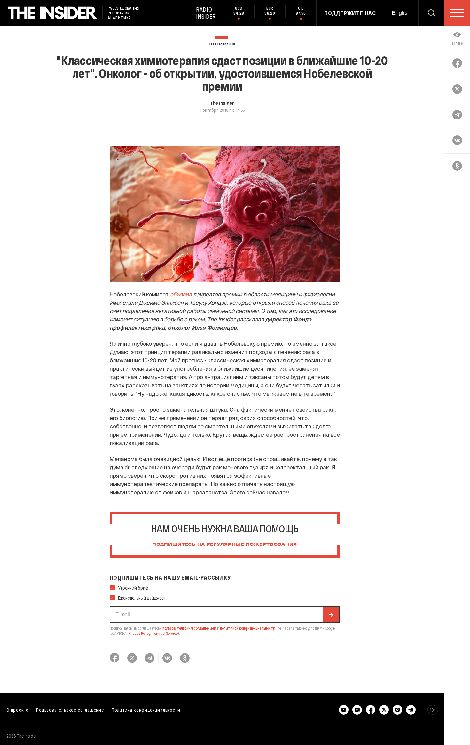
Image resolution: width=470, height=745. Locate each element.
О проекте (17, 710)
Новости (222, 44)
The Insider (222, 103)
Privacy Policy (140, 633)
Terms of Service (165, 633)
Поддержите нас (350, 13)
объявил (181, 294)
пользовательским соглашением (189, 628)
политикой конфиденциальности (247, 628)
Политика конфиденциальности (146, 710)
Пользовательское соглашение (70, 710)
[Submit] (331, 614)
